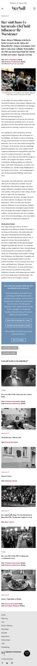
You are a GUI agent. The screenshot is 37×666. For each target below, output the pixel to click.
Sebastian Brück (11, 481)
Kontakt (4, 633)
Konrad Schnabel (11, 442)
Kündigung (5, 647)
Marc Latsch (9, 522)
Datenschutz (5, 640)
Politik (3, 390)
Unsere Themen (6, 626)
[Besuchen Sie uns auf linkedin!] (7, 663)
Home (3, 615)
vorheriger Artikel (10, 348)
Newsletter (5, 629)
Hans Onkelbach (11, 60)
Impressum (5, 636)
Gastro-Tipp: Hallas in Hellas (11, 599)
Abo (2, 622)
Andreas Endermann (12, 62)
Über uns (4, 618)
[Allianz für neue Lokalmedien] (27, 653)
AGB (2, 644)
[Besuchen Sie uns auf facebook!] (2, 663)
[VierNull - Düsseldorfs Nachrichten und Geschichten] (18, 8)
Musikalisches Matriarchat (11, 437)
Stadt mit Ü (5, 16)
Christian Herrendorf (12, 401)
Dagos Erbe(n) (6, 476)
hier (2, 176)
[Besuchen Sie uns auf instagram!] (12, 663)
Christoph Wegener (12, 606)
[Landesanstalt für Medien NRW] (11, 653)
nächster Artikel (9, 353)
